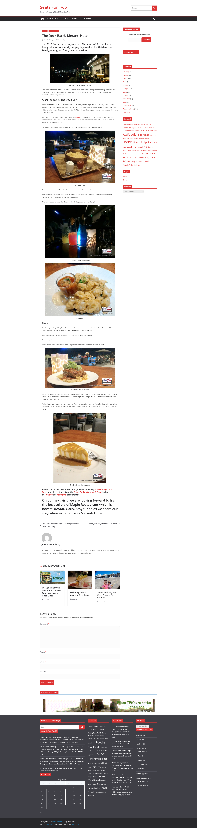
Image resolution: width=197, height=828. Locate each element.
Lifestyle (75, 19)
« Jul (41, 813)
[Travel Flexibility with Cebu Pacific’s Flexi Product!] (107, 572)
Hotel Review (127, 147)
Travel (139, 161)
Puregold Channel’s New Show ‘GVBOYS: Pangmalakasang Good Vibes (52, 591)
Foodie (45, 31)
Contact (125, 180)
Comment (44, 624)
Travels (146, 161)
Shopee (141, 158)
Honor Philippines (143, 142)
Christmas (126, 130)
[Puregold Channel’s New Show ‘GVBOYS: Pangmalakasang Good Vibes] (52, 572)
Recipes (139, 154)
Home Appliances (143, 139)
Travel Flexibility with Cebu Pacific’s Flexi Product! (107, 595)
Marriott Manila (127, 150)
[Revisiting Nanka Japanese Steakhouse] (80, 572)
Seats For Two (53, 7)
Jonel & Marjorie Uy (59, 40)
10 (42, 795)
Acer (131, 124)
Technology (127, 106)
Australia (143, 124)
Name (43, 652)
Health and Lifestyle (128, 138)
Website (43, 672)
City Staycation (134, 130)
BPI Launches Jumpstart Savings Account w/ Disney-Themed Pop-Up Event (121, 765)
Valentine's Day (128, 165)
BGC (147, 124)
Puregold (134, 154)
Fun (124, 82)
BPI (150, 124)
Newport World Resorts (138, 150)
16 (80, 795)
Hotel (155, 143)
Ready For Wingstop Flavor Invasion (103, 524)
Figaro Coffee (153, 130)
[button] (60, 18)
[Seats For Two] (42, 18)
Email (43, 662)
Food (125, 135)
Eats (66, 19)
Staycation (126, 99)
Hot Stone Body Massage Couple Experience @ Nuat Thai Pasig (60, 525)
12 (55, 795)
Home (136, 139)
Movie (125, 92)
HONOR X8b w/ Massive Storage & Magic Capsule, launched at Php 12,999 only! (61, 751)
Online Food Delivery (151, 150)
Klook (140, 147)
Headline (126, 85)
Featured (87, 19)
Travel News (127, 112)
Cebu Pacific (138, 128)
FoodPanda (143, 134)
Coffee (142, 130)
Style (124, 102)
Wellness (137, 165)
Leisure (146, 147)
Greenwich (153, 135)
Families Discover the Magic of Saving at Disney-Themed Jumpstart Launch (121, 753)
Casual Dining (128, 127)
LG (152, 147)
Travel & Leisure (53, 19)
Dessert (147, 130)
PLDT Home (127, 154)
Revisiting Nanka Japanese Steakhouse (80, 593)
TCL (125, 161)
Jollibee (134, 147)
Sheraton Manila (134, 158)
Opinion (125, 95)
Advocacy (126, 72)
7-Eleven (126, 124)
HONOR (128, 142)
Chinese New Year (149, 128)
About (125, 177)
